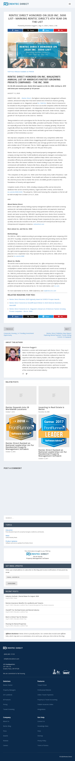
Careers (5, 745)
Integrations (41, 709)
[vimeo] (10, 756)
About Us (6, 721)
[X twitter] (3, 756)
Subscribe (11, 583)
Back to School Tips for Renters (16, 617)
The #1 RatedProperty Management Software (38, 554)
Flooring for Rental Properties (16, 624)
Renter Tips (23, 619)
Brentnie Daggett (31, 26)
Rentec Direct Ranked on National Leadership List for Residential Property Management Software (20, 446)
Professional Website (44, 690)
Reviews (5, 741)
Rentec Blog (7, 726)
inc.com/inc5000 (19, 256)
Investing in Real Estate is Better (51, 408)
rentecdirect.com (38, 224)
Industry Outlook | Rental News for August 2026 (22, 596)
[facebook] (5, 756)
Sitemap (40, 736)
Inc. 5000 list (42, 103)
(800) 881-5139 (9, 654)
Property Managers (9, 690)
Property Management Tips (35, 605)
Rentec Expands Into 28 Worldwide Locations (17, 408)
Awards (5, 736)
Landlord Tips (24, 605)
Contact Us (41, 721)
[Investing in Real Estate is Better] (53, 395)
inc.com (56, 286)
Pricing (5, 704)
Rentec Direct (26, 98)
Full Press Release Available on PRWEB (21, 72)
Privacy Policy (42, 741)
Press (5, 731)
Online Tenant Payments (45, 695)
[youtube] (8, 756)
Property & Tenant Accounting (47, 700)
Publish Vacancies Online (45, 704)
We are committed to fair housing (14, 673)
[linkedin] (6, 756)
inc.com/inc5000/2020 (15, 192)
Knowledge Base (43, 726)
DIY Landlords (7, 695)
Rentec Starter (7, 685)
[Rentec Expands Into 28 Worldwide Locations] (21, 395)
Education (17, 605)
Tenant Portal (42, 685)
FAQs (39, 731)
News (51, 26)
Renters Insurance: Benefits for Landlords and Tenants (24, 603)
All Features (7, 700)
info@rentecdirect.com (11, 659)
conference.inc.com (50, 291)
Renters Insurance (49, 605)
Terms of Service (43, 745)
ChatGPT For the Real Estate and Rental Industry (22, 610)
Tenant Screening (8, 709)
